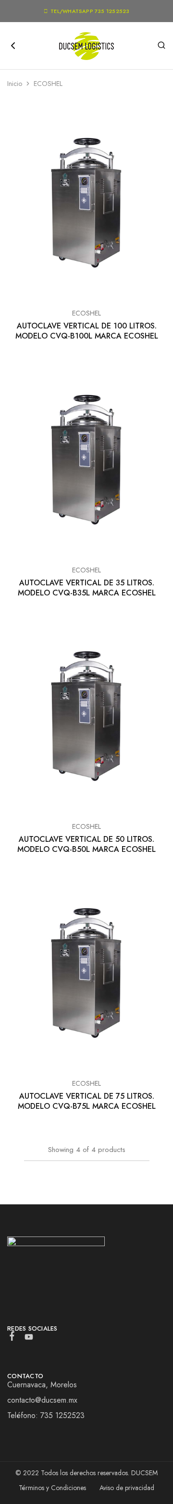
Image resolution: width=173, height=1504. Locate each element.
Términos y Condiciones (52, 1487)
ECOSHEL (86, 313)
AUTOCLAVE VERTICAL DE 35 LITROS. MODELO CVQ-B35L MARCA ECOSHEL (87, 587)
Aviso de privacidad (126, 1487)
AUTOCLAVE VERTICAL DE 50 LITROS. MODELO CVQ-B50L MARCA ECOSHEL (86, 844)
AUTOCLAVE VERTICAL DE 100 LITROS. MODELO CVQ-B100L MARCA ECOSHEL (86, 330)
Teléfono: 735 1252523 (46, 1415)
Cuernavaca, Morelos (42, 1384)
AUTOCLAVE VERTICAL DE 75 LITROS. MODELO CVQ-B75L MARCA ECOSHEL (87, 1101)
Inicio (14, 83)
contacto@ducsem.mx (42, 1400)
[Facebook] (12, 1338)
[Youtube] (29, 1339)
